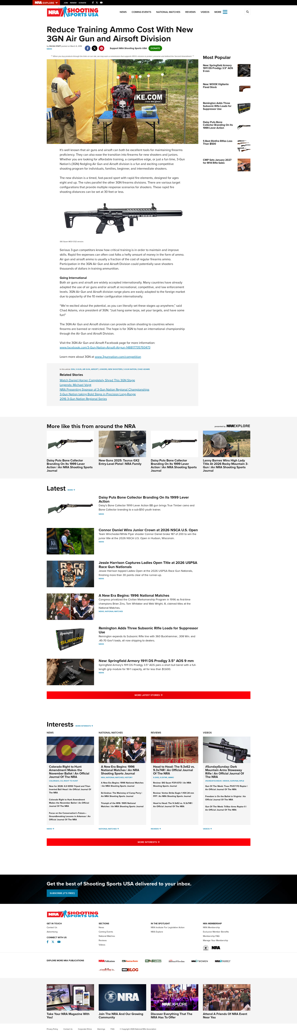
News (123, 12)
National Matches (168, 12)
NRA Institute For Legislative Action (168, 927)
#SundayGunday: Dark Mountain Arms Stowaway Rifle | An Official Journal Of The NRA (224, 771)
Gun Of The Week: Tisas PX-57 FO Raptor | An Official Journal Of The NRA (226, 788)
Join (66, 2)
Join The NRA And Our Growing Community (121, 1016)
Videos (205, 12)
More (70, 490)
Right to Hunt (71, 780)
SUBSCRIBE (62, 893)
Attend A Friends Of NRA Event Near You (225, 1016)
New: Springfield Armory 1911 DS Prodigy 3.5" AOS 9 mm (146, 661)
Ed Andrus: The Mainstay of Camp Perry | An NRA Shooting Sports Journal (121, 794)
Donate (82, 2)
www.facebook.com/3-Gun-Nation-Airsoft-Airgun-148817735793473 (105, 347)
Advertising (52, 931)
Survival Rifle (237, 780)
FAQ (112, 1029)
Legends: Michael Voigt (75, 385)
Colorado (54, 780)
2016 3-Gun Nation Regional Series (83, 398)
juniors (103, 369)
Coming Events (141, 12)
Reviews (190, 12)
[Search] (247, 12)
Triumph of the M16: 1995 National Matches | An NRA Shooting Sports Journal (122, 805)
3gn (73, 369)
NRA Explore (157, 931)
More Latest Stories (161, 695)
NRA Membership (211, 927)
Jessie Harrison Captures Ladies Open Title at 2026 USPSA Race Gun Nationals (148, 564)
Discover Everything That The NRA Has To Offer (171, 1016)
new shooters (115, 369)
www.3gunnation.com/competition (118, 356)
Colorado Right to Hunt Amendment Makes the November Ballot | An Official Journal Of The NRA (69, 771)
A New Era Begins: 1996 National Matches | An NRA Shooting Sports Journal (120, 770)
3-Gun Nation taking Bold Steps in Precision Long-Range (98, 394)
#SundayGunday (213, 780)
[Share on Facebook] (87, 47)
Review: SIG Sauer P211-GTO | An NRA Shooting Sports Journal (172, 784)
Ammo (171, 777)
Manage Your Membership (215, 940)
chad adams (144, 369)
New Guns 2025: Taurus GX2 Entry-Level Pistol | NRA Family (120, 462)
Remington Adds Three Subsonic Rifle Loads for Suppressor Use (148, 630)
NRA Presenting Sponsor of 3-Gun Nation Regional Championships (104, 389)
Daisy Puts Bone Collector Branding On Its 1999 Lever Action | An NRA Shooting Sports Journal (70, 465)
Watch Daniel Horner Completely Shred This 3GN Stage (97, 380)
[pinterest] (101, 47)
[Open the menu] (225, 11)
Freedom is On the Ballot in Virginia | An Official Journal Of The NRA (225, 798)
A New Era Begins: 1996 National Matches (134, 595)
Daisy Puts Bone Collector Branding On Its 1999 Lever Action (144, 499)
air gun (86, 369)
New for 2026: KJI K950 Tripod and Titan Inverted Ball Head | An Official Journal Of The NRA (70, 789)
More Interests (83, 726)
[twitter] (94, 47)
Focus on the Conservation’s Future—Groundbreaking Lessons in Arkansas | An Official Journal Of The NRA (69, 816)
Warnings (101, 1029)
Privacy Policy (52, 1029)
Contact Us (52, 927)
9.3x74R (163, 777)
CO (61, 780)
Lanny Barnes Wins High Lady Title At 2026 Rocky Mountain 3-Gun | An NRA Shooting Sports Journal (225, 465)
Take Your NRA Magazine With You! (68, 1016)
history (129, 777)
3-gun (79, 369)
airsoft (94, 369)
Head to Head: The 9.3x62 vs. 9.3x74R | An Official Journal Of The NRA (174, 770)
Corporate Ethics (85, 1029)
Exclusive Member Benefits (216, 931)
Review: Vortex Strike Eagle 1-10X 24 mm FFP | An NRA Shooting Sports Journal (173, 794)
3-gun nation (130, 369)
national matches (115, 777)
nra (103, 777)
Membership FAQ (211, 936)
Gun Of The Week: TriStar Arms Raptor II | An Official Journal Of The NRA (226, 808)
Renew (73, 2)
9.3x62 (156, 777)
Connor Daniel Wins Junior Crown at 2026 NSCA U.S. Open (148, 530)
